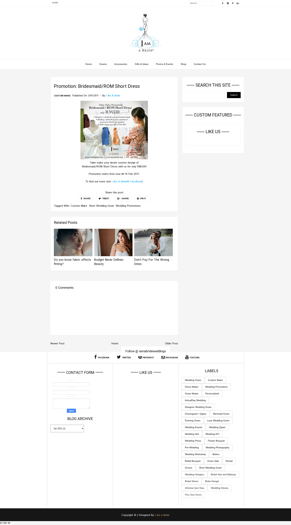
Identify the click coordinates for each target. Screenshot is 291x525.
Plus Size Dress (193, 494)
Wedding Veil (192, 434)
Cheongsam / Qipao (195, 413)
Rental (229, 461)
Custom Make (62, 95)
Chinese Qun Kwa (194, 488)
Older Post (171, 344)
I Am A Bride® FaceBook (127, 182)
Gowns (103, 64)
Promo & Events (164, 64)
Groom (188, 467)
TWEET (105, 198)
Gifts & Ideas (141, 64)
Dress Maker (192, 386)
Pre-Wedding (192, 447)
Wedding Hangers (194, 474)
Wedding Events (193, 427)
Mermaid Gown (221, 413)
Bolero (216, 454)
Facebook (103, 357)
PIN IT (143, 198)
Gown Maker (192, 393)
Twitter (126, 357)
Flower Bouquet (216, 440)
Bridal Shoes (191, 481)
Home (55, 3)
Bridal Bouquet (193, 461)
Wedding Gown (193, 380)
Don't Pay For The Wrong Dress (151, 262)
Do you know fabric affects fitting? (72, 262)
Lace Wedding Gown (218, 420)
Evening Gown (192, 420)
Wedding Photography (217, 447)
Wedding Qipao (217, 427)
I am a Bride (162, 515)
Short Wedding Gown (101, 206)
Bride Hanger (212, 481)
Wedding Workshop (195, 454)
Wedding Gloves (219, 488)
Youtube (195, 357)
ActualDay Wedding (195, 400)
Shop (183, 64)
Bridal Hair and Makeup (223, 474)
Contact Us (200, 64)
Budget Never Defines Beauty (108, 262)
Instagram (172, 357)
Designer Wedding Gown (198, 407)
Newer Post (57, 344)
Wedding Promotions (128, 206)
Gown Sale (213, 461)
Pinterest (148, 357)
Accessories (120, 64)
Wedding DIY (212, 434)
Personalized (212, 393)
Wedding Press (193, 440)
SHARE (87, 198)
